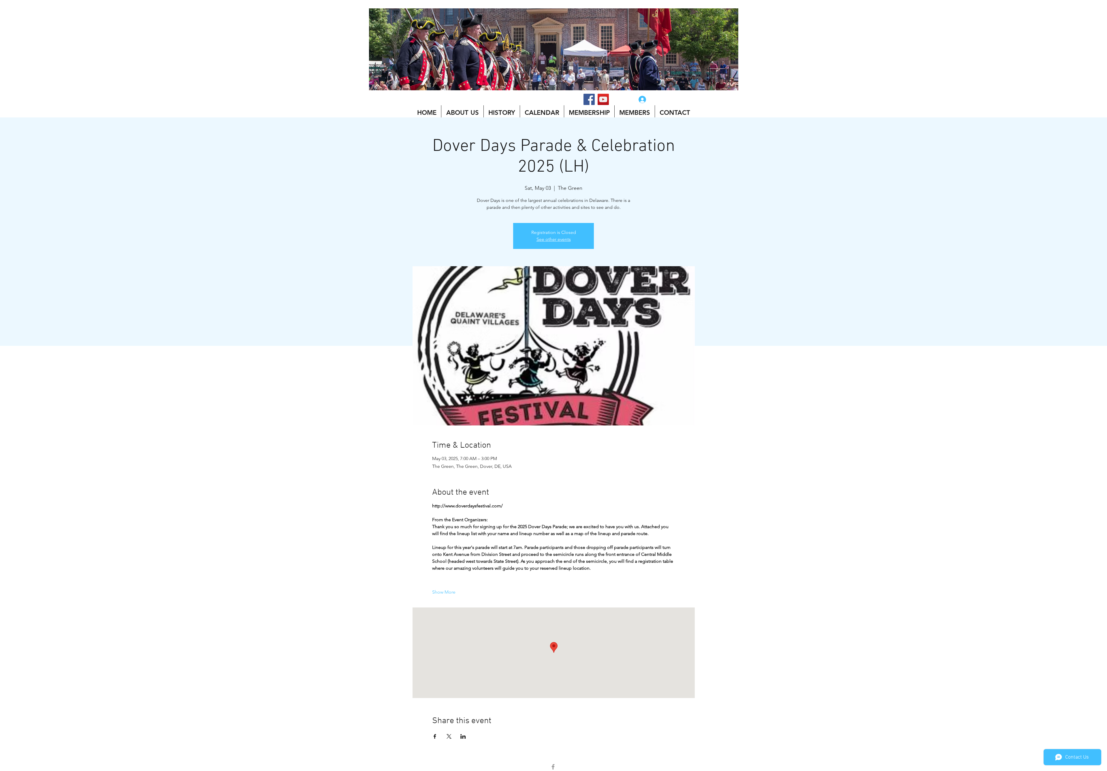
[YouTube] (603, 99)
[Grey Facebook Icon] (553, 766)
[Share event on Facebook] (435, 736)
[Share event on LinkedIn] (463, 736)
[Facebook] (589, 99)
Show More (443, 592)
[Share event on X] (449, 736)
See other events (553, 239)
